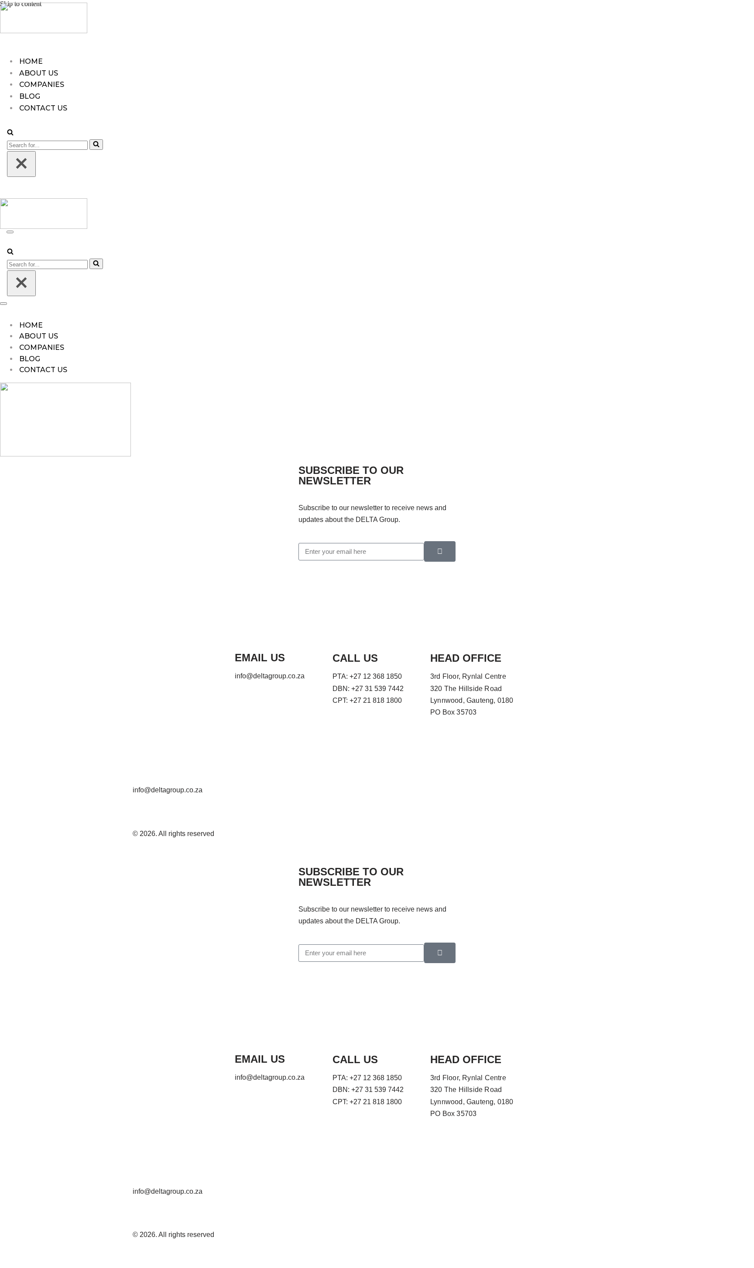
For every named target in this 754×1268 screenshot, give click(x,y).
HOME (31, 61)
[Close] (21, 164)
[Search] (10, 133)
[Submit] (440, 551)
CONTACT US (43, 370)
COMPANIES (41, 84)
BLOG (29, 96)
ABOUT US (38, 73)
